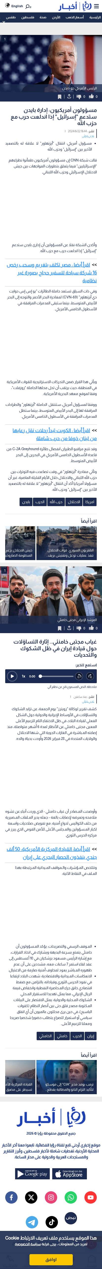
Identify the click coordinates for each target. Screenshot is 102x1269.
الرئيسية (95, 17)
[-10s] (79, 676)
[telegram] (32, 1222)
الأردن (56, 17)
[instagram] (51, 1197)
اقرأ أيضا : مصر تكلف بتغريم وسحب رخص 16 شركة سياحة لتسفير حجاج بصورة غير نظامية (52, 272)
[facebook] (11, 1197)
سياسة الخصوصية (28, 1244)
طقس (11, 17)
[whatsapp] (71, 1197)
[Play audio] (12, 676)
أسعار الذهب (75, 17)
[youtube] (90, 1197)
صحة (43, 17)
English (17, 6)
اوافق (51, 1259)
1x (23, 676)
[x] (31, 1197)
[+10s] (90, 676)
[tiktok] (52, 1222)
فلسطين (27, 17)
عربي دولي (88, 135)
